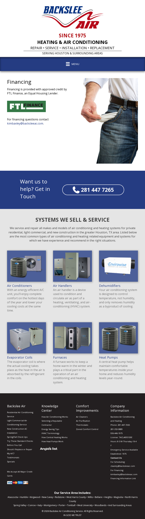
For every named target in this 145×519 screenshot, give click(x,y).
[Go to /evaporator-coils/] (26, 351)
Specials (11, 461)
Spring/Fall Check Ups (17, 437)
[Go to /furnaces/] (72, 353)
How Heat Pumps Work (52, 441)
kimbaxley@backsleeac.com (25, 123)
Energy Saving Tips (50, 429)
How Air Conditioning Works (55, 416)
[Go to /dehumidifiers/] (118, 280)
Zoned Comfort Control (87, 429)
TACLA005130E (125, 437)
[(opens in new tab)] (26, 106)
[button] (93, 190)
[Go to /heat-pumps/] (118, 351)
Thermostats (82, 425)
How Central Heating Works (54, 437)
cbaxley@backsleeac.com (123, 466)
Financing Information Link (123, 478)
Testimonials (13, 457)
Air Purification (83, 420)
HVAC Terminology (50, 433)
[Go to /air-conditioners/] (26, 282)
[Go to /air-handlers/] (72, 280)
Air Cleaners (82, 416)
